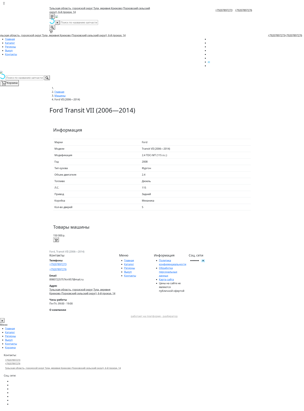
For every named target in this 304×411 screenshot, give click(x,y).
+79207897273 (223, 10)
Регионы (10, 46)
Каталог (10, 43)
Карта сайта (166, 279)
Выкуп (9, 50)
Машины (60, 95)
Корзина (10, 347)
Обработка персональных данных (168, 271)
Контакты (11, 54)
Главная (10, 39)
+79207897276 (243, 10)
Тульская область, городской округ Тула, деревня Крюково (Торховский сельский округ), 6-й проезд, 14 (63, 368)
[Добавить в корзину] (56, 239)
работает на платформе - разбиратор (154, 316)
